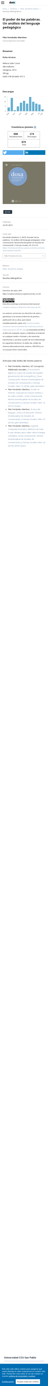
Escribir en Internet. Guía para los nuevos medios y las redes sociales (25, 392)
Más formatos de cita (13, 256)
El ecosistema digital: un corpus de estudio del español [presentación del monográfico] (25, 372)
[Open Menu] (2, 2)
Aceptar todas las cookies (28, 1382)
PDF (8, 212)
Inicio (5, 9)
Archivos (13, 9)
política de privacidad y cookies (22, 1376)
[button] (13, 152)
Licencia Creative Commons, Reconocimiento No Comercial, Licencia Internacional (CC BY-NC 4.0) (23, 326)
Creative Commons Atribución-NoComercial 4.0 (21, 307)
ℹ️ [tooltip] (35, 127)
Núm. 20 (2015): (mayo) (29, 9)
